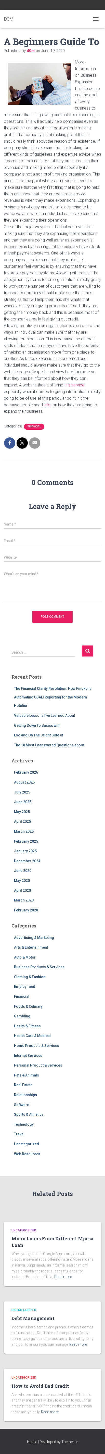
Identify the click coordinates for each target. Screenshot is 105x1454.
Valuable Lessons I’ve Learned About (44, 715)
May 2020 (22, 881)
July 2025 (22, 792)
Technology (24, 1124)
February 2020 (26, 910)
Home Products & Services (36, 1046)
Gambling (22, 1016)
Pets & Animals (26, 1075)
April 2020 (22, 890)
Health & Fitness (27, 1026)
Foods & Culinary (28, 1006)
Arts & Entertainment (31, 947)
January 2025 (25, 851)
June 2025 (22, 802)
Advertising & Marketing (34, 938)
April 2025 (22, 821)
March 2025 (24, 831)
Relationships (25, 1095)
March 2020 (24, 900)
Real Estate (23, 1085)
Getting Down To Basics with (37, 725)
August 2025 (24, 782)
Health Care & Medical (32, 1036)
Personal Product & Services (38, 1065)
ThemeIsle (69, 1442)
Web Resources (27, 1154)
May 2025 (22, 812)
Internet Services (28, 1056)
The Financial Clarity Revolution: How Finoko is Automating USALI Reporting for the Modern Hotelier (52, 697)
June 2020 (22, 871)
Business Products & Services (39, 967)
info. (48, 404)
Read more (63, 1277)
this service (73, 385)
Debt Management (33, 1318)
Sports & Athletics (29, 1114)
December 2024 (27, 861)
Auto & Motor (25, 957)
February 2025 (26, 841)
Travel (19, 1134)
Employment (24, 987)
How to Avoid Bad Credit (40, 1386)
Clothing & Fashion (29, 977)
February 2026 (26, 772)
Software (21, 1105)
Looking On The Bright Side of (38, 735)
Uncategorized (26, 1144)
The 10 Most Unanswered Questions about (49, 745)
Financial (34, 426)
